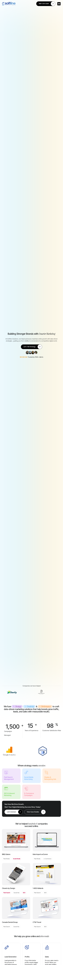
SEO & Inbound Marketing (9, 794)
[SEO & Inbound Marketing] (6, 789)
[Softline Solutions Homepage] (9, 4)
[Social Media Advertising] (26, 772)
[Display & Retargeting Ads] (46, 772)
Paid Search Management (9, 778)
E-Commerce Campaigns (29, 794)
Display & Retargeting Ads (50, 778)
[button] (59, 3)
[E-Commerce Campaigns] (26, 789)
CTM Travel (37, 922)
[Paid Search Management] (6, 772)
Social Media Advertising (28, 778)
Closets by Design (8, 888)
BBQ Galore (6, 854)
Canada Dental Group (10, 922)
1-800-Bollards (38, 888)
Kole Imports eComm (40, 854)
